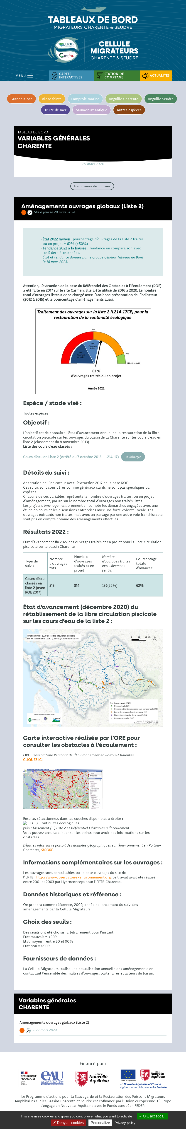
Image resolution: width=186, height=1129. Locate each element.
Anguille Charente (123, 98)
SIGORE (47, 849)
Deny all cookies (70, 1123)
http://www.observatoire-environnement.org (73, 877)
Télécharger (133, 456)
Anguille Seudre (161, 98)
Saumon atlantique (91, 110)
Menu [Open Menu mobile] (21, 76)
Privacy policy (125, 1123)
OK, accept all (153, 1116)
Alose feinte (52, 98)
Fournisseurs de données (92, 186)
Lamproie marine (85, 98)
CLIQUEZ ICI (32, 759)
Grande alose (21, 98)
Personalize (100, 1123)
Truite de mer (55, 110)
